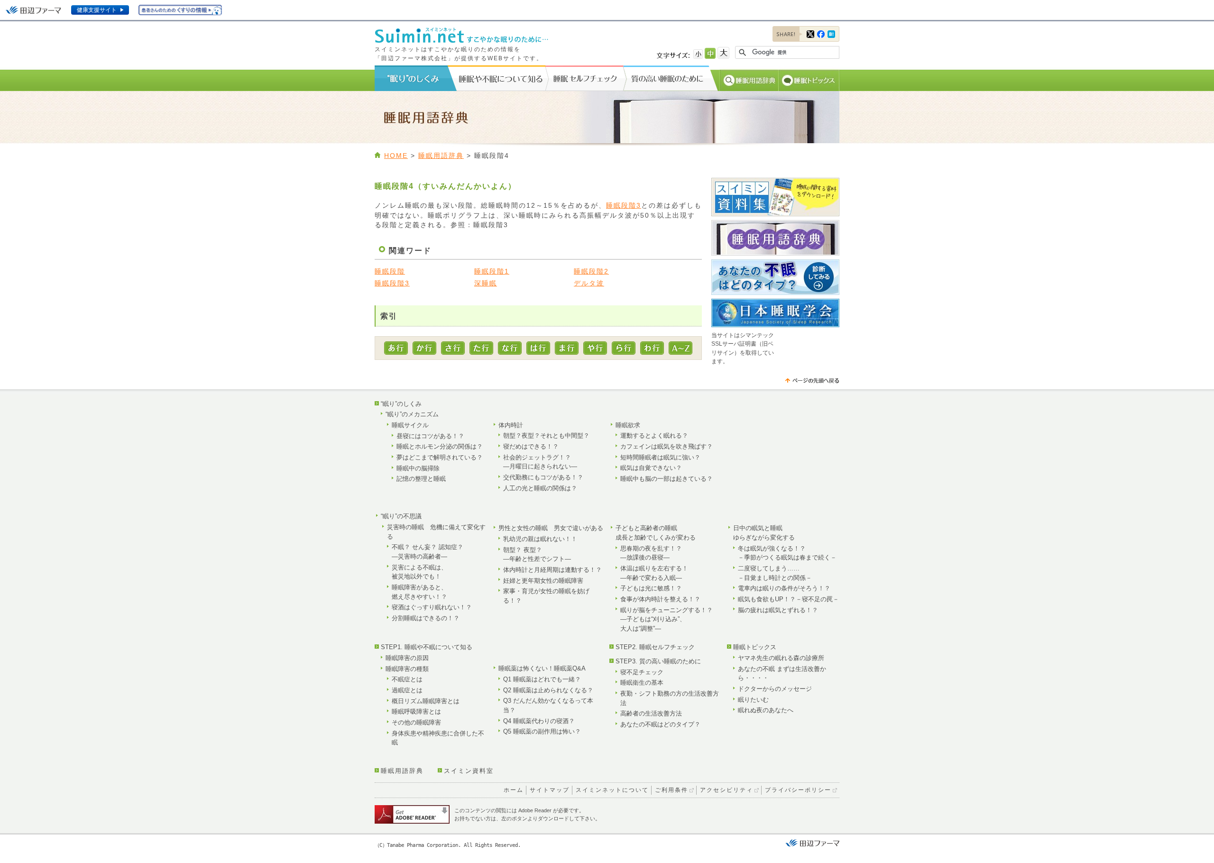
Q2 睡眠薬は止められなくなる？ (548, 690)
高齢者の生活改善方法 (651, 713)
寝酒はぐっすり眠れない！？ (432, 607)
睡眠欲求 (628, 425)
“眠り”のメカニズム (412, 414)
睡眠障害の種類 (407, 668)
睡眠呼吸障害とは (416, 711)
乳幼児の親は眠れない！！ (540, 538)
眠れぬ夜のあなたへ (765, 710)
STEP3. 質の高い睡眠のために (658, 661)
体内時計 (510, 425)
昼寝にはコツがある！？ (430, 436)
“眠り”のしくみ (401, 403)
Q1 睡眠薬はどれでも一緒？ (542, 679)
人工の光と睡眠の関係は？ (540, 488)
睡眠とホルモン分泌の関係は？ (439, 446)
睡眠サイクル (410, 425)
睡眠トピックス (754, 647)
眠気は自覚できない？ (651, 467)
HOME (396, 155)
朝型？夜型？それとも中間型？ (546, 435)
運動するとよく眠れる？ (654, 435)
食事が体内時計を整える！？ (660, 599)
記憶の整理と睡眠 (421, 478)
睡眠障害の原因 (407, 657)
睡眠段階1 (491, 271)
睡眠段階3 (623, 205)
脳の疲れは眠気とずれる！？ (778, 610)
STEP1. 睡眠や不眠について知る (426, 647)
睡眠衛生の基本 (641, 682)
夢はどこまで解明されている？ (439, 457)
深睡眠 (485, 283)
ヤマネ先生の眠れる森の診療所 (781, 657)
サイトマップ (550, 790)
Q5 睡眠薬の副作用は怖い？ (542, 731)
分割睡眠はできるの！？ (426, 618)
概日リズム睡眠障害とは (426, 701)
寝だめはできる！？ (531, 446)
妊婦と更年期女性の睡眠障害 (543, 580)
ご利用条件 (671, 790)
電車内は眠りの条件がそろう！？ (784, 588)
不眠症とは (407, 679)
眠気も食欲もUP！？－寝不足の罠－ (788, 599)
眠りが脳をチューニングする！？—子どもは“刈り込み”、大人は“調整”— (666, 619)
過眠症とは (407, 690)
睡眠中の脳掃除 (418, 468)
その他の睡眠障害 (416, 722)
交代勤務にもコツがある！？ (543, 477)
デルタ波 (589, 283)
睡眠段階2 (591, 271)
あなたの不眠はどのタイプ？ (660, 724)
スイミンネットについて (612, 790)
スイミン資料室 (469, 770)
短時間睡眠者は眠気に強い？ (660, 457)
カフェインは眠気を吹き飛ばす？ (666, 446)
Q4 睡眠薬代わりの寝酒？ (539, 721)
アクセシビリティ (726, 790)
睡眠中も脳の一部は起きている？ (666, 478)
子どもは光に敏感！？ (651, 588)
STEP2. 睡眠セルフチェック (655, 647)
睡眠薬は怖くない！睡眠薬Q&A (542, 668)
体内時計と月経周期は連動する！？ (552, 569)
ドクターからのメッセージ (775, 688)
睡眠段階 (390, 271)
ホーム (514, 790)
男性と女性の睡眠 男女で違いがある (550, 528)
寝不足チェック (641, 672)
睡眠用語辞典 (441, 155)
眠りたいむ (753, 699)
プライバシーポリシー (798, 790)
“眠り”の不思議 (401, 516)
